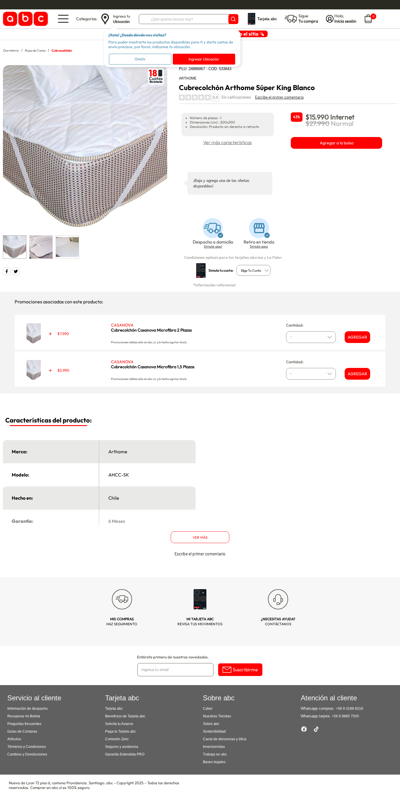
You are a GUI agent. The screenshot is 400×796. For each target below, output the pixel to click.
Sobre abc (211, 724)
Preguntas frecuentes (24, 724)
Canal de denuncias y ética (224, 739)
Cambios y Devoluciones (27, 754)
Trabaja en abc (215, 754)
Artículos (14, 739)
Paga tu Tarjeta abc (120, 731)
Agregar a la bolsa (336, 143)
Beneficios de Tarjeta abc (125, 716)
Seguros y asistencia (121, 747)
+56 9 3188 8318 (349, 709)
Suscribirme (245, 669)
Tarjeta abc (114, 709)
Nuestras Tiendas (217, 716)
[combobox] (253, 270)
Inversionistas (214, 747)
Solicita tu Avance (119, 724)
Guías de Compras (22, 731)
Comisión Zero (117, 739)
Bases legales (214, 762)
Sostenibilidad (214, 731)
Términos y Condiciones (26, 747)
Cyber (208, 709)
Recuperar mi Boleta (23, 716)
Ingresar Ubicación (204, 59)
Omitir (140, 59)
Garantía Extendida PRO (124, 754)
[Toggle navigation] (63, 19)
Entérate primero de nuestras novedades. (173, 657)
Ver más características (227, 142)
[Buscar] (233, 19)
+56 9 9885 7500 (345, 716)
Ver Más (200, 537)
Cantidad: (295, 325)
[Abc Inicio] (24, 19)
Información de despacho (27, 709)
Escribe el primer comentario (279, 97)
